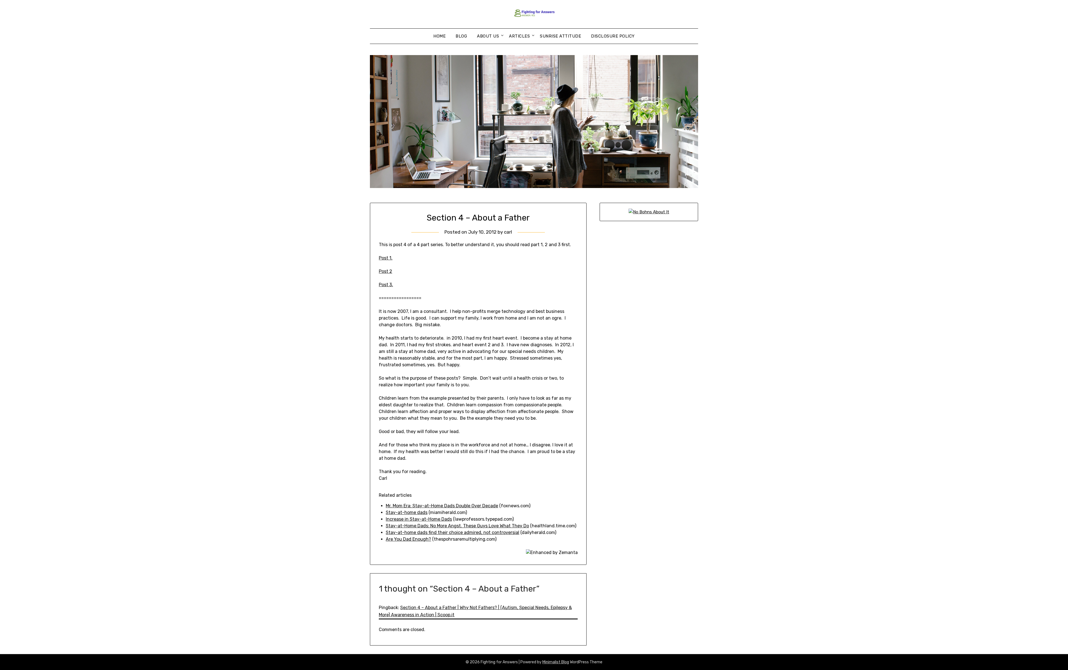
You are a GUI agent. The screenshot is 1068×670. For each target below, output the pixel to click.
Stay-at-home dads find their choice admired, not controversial (452, 532)
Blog (461, 36)
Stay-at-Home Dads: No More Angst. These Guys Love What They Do (457, 525)
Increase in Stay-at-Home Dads (419, 519)
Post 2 (385, 271)
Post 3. (386, 284)
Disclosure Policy (613, 36)
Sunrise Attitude (560, 36)
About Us (488, 36)
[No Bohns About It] (649, 211)
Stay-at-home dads (406, 512)
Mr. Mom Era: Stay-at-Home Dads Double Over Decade (442, 505)
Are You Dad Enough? (408, 539)
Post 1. (385, 258)
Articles (519, 36)
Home (439, 36)
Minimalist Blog (555, 662)
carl (508, 232)
